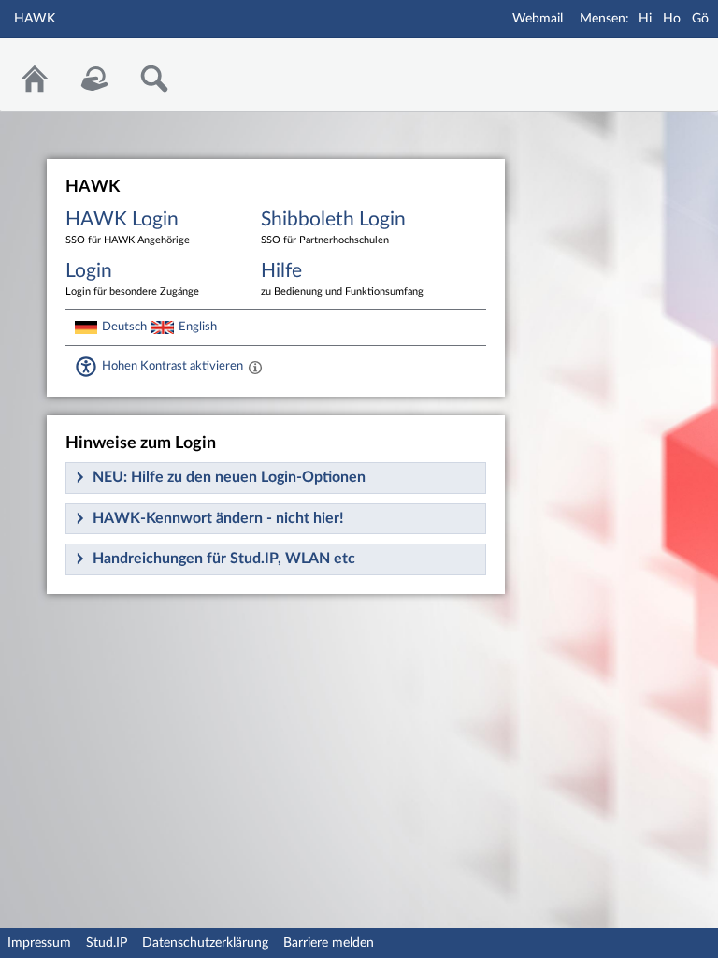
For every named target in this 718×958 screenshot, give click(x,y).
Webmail (537, 18)
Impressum (39, 943)
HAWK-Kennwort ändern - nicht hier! (218, 518)
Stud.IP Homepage (646, 63)
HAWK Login (127, 227)
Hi (645, 18)
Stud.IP (106, 943)
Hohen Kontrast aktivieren (172, 365)
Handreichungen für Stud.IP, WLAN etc (224, 558)
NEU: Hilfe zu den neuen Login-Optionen (229, 477)
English (198, 326)
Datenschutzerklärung (205, 943)
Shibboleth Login (333, 227)
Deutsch (124, 326)
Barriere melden (328, 943)
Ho (672, 18)
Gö (700, 18)
